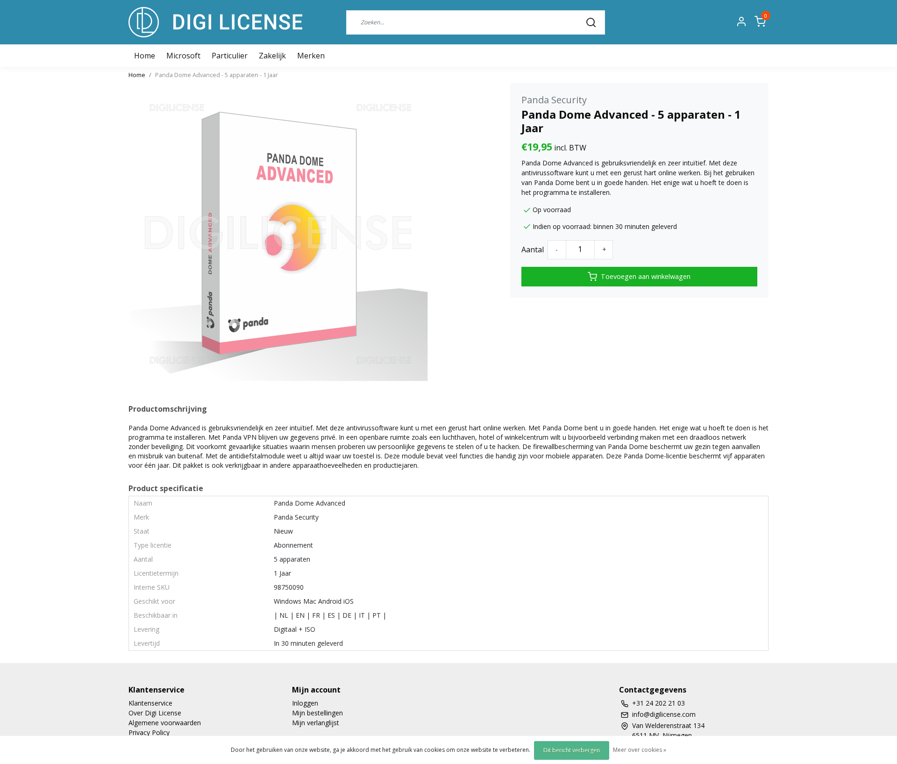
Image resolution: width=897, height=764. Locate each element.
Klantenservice (150, 703)
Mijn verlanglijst (315, 722)
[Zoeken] (591, 22)
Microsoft (183, 55)
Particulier (230, 55)
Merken (311, 55)
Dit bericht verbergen (571, 750)
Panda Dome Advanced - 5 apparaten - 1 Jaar (216, 75)
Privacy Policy (149, 732)
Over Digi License (154, 712)
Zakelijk (272, 55)
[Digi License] (215, 22)
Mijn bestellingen (317, 712)
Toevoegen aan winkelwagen (646, 276)
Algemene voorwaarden (164, 722)
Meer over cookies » (639, 750)
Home (136, 75)
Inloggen (305, 703)
